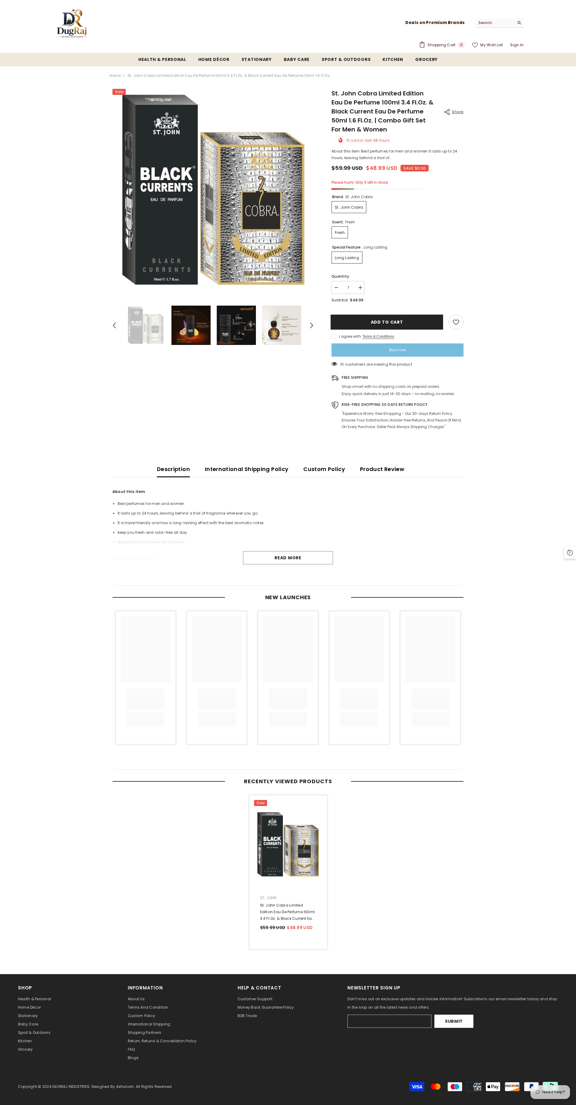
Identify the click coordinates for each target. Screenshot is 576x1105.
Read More (287, 558)
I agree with (350, 336)
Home (115, 75)
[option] (213, 189)
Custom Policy (324, 469)
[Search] (500, 23)
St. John (268, 897)
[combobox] (495, 22)
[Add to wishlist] (456, 322)
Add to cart (388, 322)
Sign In (517, 44)
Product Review (382, 469)
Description (173, 469)
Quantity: (341, 276)
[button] (114, 325)
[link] (146, 703)
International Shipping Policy (246, 469)
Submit (454, 1021)
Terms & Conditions (378, 336)
